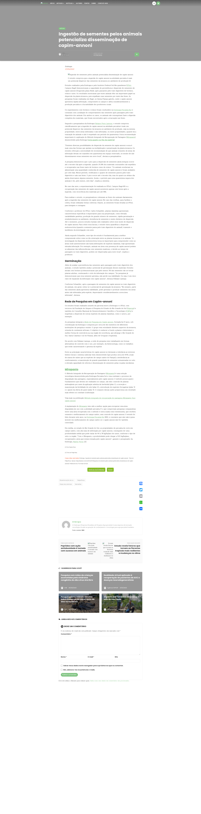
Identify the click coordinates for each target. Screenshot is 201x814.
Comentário (66, 634)
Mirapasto (131, 137)
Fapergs (131, 308)
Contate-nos (103, 3)
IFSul (129, 85)
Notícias (69, 3)
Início (52, 3)
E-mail (91, 657)
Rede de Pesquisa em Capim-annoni (99, 322)
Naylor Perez (78, 441)
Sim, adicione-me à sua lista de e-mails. (79, 670)
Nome (64, 657)
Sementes (78, 484)
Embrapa (65, 55)
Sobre (93, 3)
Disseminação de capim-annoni (67, 480)
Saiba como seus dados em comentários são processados (109, 681)
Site (116, 657)
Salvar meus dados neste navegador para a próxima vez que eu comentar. (93, 666)
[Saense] (44, 3)
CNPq (129, 311)
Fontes (86, 3)
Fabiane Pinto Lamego (103, 123)
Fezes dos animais (66, 484)
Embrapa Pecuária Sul (122, 110)
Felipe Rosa (81, 480)
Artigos (60, 3)
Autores (79, 3)
